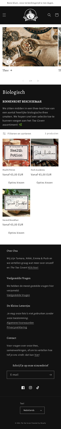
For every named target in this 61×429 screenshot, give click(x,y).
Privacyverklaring (17, 327)
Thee (6, 70)
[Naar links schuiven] (23, 81)
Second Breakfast (11, 220)
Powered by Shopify (39, 423)
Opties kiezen (16, 182)
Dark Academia (38, 170)
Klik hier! (33, 267)
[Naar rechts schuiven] (38, 81)
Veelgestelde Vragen (18, 295)
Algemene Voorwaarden (20, 322)
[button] (4, 15)
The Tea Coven (26, 423)
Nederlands (29, 410)
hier (37, 354)
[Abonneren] (50, 375)
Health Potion (9, 170)
